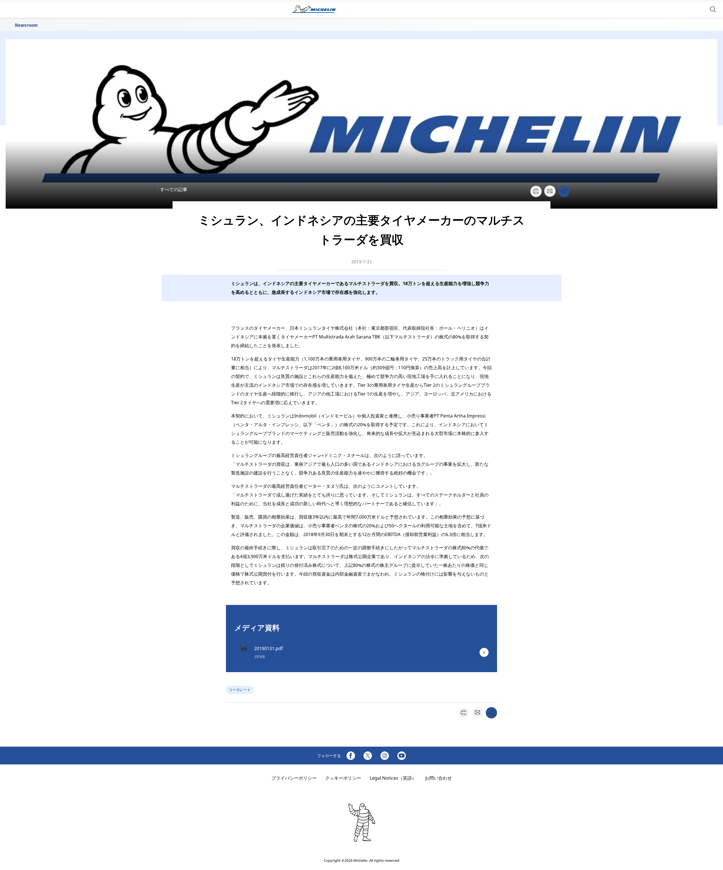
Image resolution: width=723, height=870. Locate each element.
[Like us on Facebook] (351, 755)
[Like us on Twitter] (367, 755)
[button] (712, 9)
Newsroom (26, 25)
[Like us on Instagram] (384, 755)
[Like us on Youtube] (401, 755)
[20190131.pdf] (484, 652)
